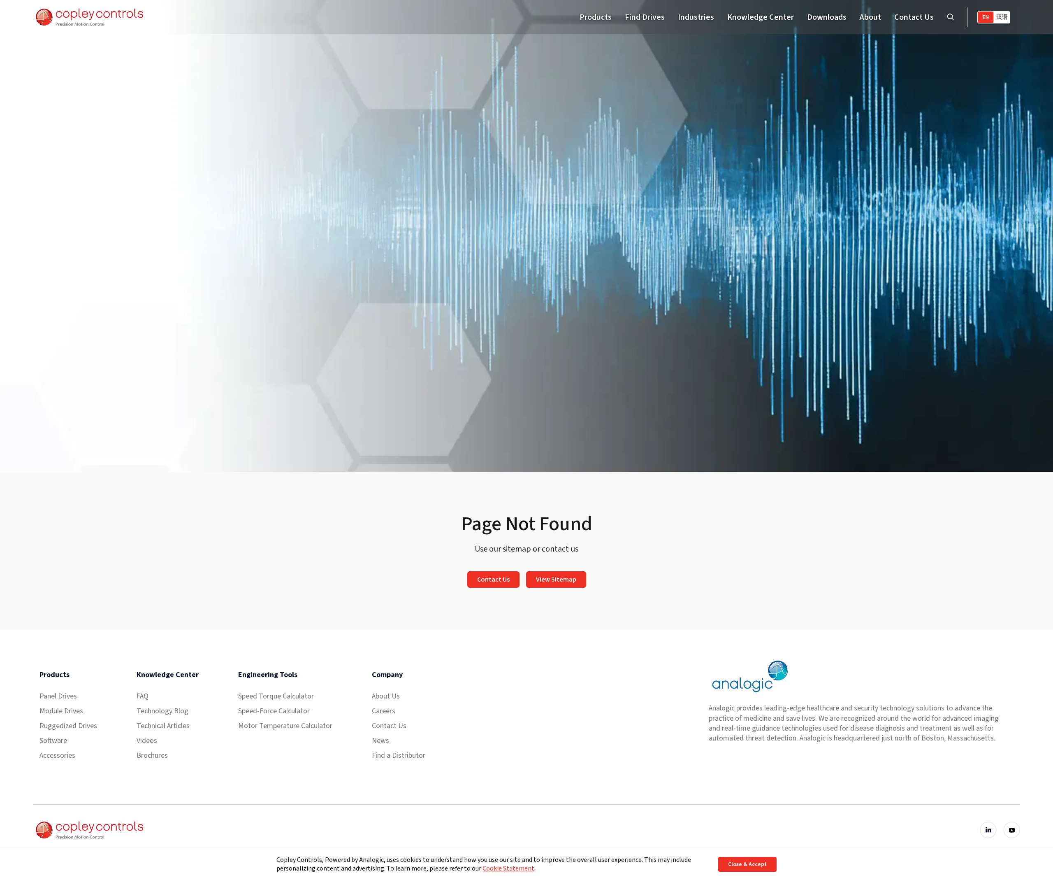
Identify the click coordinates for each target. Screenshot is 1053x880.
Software (53, 741)
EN (986, 17)
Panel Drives (58, 696)
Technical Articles (163, 726)
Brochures (152, 755)
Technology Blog (162, 711)
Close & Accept (747, 864)
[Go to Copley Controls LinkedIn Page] (988, 830)
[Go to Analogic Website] (749, 676)
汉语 (1002, 17)
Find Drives (645, 17)
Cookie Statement (508, 868)
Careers (383, 711)
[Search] (950, 17)
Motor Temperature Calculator (285, 726)
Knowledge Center (760, 17)
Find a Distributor (398, 755)
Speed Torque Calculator (276, 696)
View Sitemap (556, 579)
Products (596, 17)
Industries (696, 17)
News (380, 741)
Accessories (57, 755)
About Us (386, 696)
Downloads (827, 17)
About (870, 17)
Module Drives (61, 711)
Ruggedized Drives (68, 726)
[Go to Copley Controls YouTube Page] (1011, 830)
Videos (147, 741)
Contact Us (914, 17)
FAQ (142, 696)
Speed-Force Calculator (274, 711)
